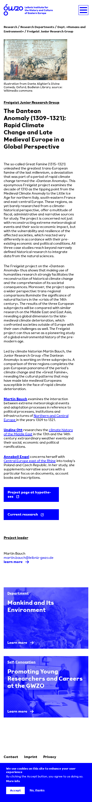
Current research (23, 514)
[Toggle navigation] (83, 10)
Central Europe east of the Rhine (30, 461)
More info (13, 781)
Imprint (30, 757)
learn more (13, 562)
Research (10, 27)
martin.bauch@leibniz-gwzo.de (28, 557)
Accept (15, 790)
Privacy (49, 757)
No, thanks (37, 790)
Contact (11, 757)
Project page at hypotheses (29, 494)
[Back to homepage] (28, 10)
